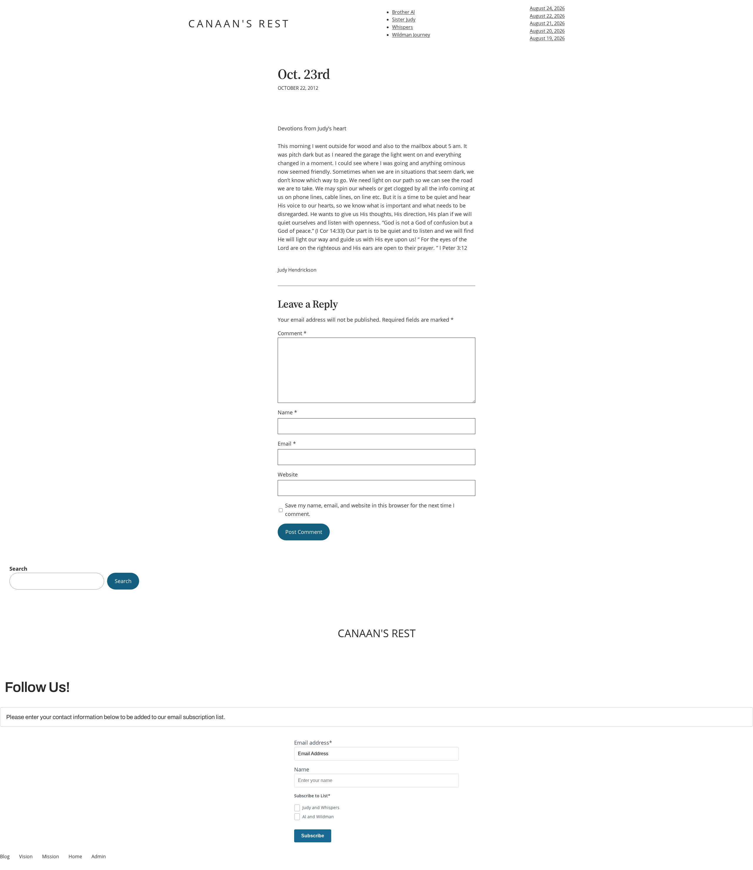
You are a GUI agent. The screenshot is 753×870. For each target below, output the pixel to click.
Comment (292, 333)
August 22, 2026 (547, 16)
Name (287, 412)
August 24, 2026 (547, 8)
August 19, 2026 (547, 38)
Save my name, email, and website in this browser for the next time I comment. (369, 509)
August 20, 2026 (547, 31)
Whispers (402, 27)
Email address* (313, 742)
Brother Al (403, 12)
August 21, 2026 (547, 23)
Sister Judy (403, 19)
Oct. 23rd (304, 74)
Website (288, 474)
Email (287, 443)
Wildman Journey (411, 34)
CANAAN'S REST (239, 23)
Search (18, 568)
